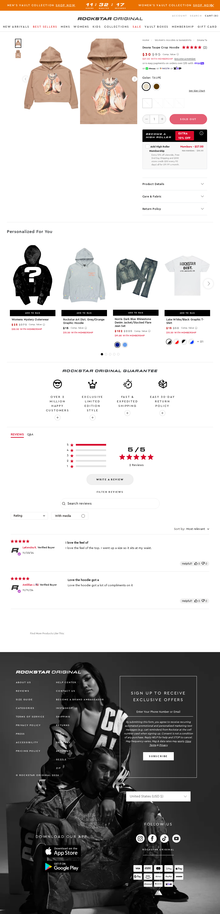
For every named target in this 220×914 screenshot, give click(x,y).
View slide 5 (118, 354)
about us (23, 682)
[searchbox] (113, 503)
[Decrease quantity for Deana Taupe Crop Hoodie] (146, 119)
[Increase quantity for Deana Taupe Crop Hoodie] (162, 119)
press (20, 734)
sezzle (61, 759)
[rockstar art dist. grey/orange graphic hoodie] (84, 275)
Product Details (153, 184)
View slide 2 (106, 354)
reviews (22, 691)
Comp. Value (169, 54)
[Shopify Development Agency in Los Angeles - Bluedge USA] (158, 892)
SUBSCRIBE (158, 756)
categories (25, 708)
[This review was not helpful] (203, 563)
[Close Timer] (212, 5)
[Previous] (25, 79)
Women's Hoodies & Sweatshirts (173, 40)
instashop (64, 708)
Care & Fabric (152, 196)
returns (63, 725)
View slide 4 (114, 354)
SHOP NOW (65, 5)
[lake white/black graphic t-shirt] (187, 275)
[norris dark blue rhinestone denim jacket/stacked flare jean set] (136, 275)
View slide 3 (110, 354)
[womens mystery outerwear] (32, 275)
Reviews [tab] (17, 434)
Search (196, 16)
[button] (16, 27)
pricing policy (28, 751)
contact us (65, 691)
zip (58, 768)
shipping (63, 717)
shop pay (63, 742)
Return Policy (151, 208)
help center (66, 682)
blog (60, 734)
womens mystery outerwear (30, 319)
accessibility (27, 742)
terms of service (30, 717)
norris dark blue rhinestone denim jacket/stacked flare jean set (133, 322)
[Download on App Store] (61, 851)
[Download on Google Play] (61, 866)
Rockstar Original (158, 849)
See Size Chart (197, 91)
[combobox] (29, 516)
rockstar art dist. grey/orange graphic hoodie (83, 321)
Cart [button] (211, 16)
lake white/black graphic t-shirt (185, 321)
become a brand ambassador (80, 699)
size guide (24, 699)
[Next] (134, 79)
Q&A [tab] (30, 434)
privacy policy (28, 725)
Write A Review (110, 479)
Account (179, 16)
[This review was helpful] (196, 563)
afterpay (63, 751)
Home (145, 40)
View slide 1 (102, 354)
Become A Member (185, 59)
